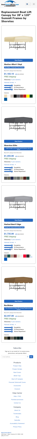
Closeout (17, 389)
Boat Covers (17, 372)
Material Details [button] (9, 82)
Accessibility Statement (17, 423)
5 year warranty (15, 80)
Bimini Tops (17, 376)
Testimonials (17, 414)
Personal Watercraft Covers (17, 382)
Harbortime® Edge (12, 224)
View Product (18, 60)
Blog (17, 417)
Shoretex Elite (10, 145)
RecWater (8, 305)
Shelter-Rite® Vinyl (13, 64)
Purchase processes (17, 400)
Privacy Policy (17, 427)
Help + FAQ (17, 396)
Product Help (17, 366)
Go (31, 357)
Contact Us (17, 403)
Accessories (17, 386)
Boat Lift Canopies (17, 379)
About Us (17, 410)
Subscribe (17, 420)
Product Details (17, 369)
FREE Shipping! (10, 76)
